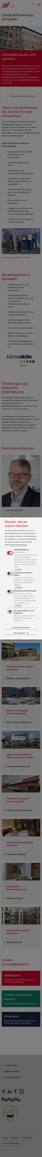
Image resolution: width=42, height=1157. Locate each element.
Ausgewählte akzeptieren (21, 628)
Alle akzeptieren (19, 633)
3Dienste (18, 587)
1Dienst (17, 569)
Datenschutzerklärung (18, 545)
